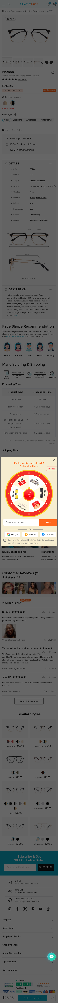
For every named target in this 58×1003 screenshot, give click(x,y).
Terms (51, 468)
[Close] (54, 460)
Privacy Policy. (33, 543)
